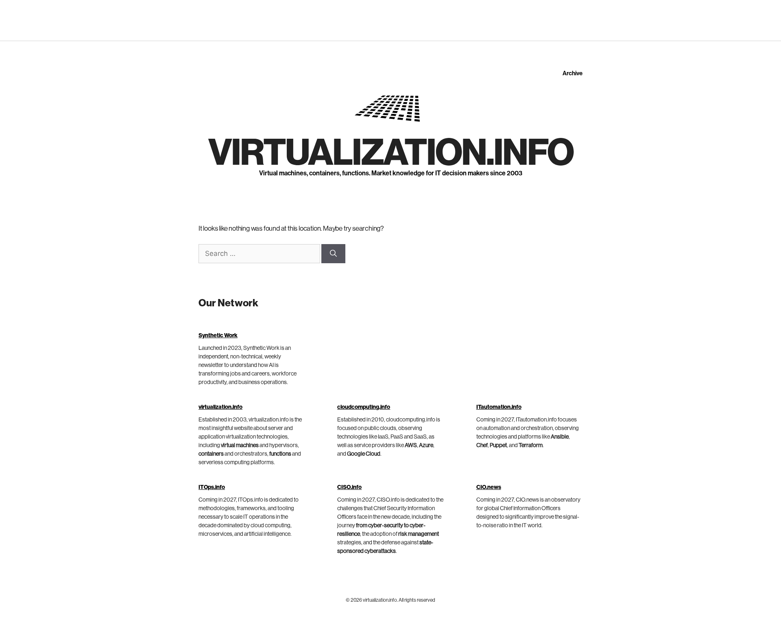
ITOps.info (212, 487)
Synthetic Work (218, 335)
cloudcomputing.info (363, 407)
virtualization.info (390, 153)
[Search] (333, 254)
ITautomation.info (498, 407)
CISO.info (349, 487)
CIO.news (488, 487)
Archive (572, 73)
